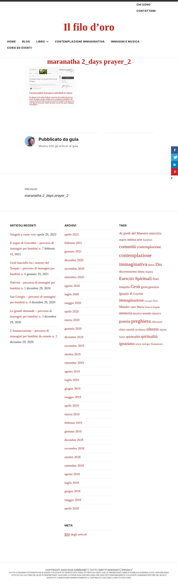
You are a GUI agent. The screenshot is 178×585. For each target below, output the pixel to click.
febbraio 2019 (73, 422)
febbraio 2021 (73, 243)
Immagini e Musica (125, 41)
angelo (122, 239)
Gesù (135, 286)
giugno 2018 (72, 491)
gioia (144, 287)
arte (139, 239)
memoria (125, 313)
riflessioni (157, 321)
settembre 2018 (74, 465)
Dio (158, 264)
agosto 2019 (72, 371)
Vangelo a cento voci (23, 234)
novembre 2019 (74, 345)
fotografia (124, 287)
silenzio (152, 329)
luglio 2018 (71, 482)
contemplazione (149, 247)
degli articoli (75, 534)
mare (133, 307)
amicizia (155, 233)
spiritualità (133, 336)
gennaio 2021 (73, 251)
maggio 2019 (72, 397)
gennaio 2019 (73, 431)
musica (156, 313)
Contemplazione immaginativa (80, 41)
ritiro (122, 329)
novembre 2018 (74, 448)
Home (11, 41)
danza (151, 264)
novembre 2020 (74, 268)
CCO (151, 572)
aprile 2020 (71, 311)
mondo (147, 313)
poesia (124, 321)
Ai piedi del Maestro (133, 233)
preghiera (141, 321)
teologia (146, 344)
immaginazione (131, 300)
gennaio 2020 (73, 328)
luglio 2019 (71, 380)
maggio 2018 (72, 500)
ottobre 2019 (72, 354)
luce (155, 300)
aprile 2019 (71, 405)
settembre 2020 (74, 277)
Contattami (146, 10)
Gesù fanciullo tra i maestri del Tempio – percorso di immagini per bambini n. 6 (32, 268)
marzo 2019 (71, 414)
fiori (156, 279)
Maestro (124, 307)
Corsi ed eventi (19, 47)
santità (130, 329)
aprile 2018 (71, 508)
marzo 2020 (71, 320)
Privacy (127, 569)
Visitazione (157, 344)
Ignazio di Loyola (131, 293)
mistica (137, 313)
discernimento (128, 271)
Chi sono (143, 4)
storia (138, 344)
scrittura (140, 329)
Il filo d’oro (88, 27)
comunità (127, 246)
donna (141, 271)
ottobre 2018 (72, 457)
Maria (140, 307)
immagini (148, 301)
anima (131, 239)
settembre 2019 (74, 362)
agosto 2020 (72, 285)
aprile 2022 (71, 234)
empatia (149, 271)
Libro (40, 41)
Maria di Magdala (152, 307)
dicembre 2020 (73, 260)
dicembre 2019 (73, 337)
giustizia (153, 287)
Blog (26, 41)
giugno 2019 (72, 388)
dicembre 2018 (73, 440)
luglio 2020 (71, 294)
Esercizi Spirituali (135, 278)
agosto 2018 (72, 474)
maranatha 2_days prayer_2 (46, 192)
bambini (147, 239)
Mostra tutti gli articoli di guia (58, 146)
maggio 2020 (72, 303)
